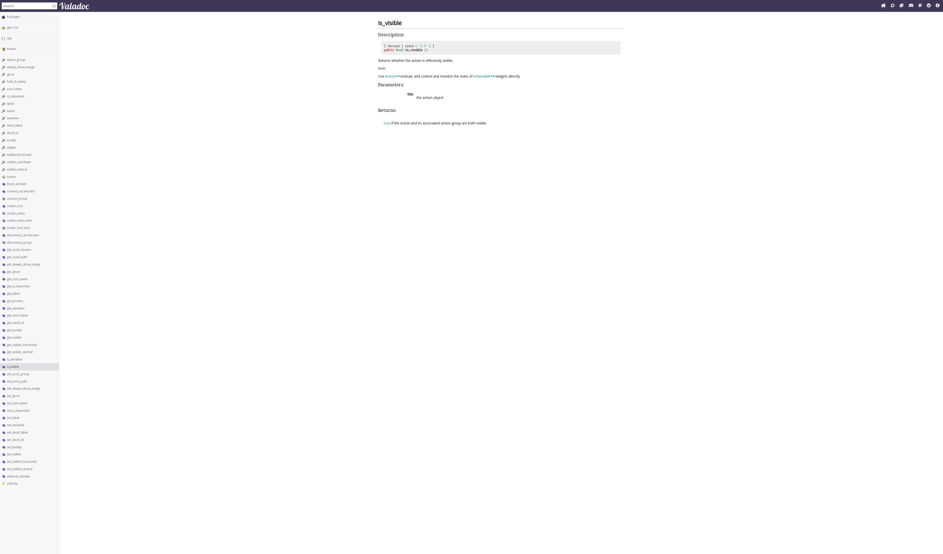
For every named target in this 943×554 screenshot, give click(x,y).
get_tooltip (14, 330)
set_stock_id (15, 440)
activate (12, 483)
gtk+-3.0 (12, 28)
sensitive (13, 118)
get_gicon (13, 272)
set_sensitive (15, 425)
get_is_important (18, 286)
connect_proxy (17, 199)
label (10, 104)
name (11, 111)
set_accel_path (17, 381)
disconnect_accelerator (23, 235)
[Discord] (911, 6)
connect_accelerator (21, 191)
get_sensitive (16, 308)
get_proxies (15, 301)
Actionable (481, 76)
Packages (13, 17)
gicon (10, 74)
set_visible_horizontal (22, 462)
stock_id (12, 133)
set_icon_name (17, 403)
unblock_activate (18, 476)
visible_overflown (19, 162)
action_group (16, 60)
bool (399, 50)
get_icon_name (17, 279)
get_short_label (17, 315)
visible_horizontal (19, 155)
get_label (13, 293)
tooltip (11, 140)
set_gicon (13, 396)
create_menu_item (19, 220)
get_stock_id (15, 323)
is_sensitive (14, 359)
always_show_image (21, 67)
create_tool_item (18, 228)
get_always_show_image (23, 264)
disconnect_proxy (19, 242)
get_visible (14, 337)
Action (11, 177)
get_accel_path (17, 257)
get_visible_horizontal (22, 345)
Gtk (9, 38)
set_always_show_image (23, 388)
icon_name (14, 89)
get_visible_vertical (20, 352)
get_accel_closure (19, 250)
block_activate (17, 184)
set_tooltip (14, 447)
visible (11, 147)
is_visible (13, 367)
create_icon (15, 206)
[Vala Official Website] (883, 6)
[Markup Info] (938, 6)
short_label (14, 125)
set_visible (14, 454)
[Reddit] (929, 6)
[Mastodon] (920, 6)
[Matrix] (901, 6)
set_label (13, 418)
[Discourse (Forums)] (892, 6)
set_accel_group (18, 374)
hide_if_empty (16, 81)
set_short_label (17, 432)
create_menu (16, 213)
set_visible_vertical (19, 469)
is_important (15, 96)
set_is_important (18, 411)
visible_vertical (17, 169)
